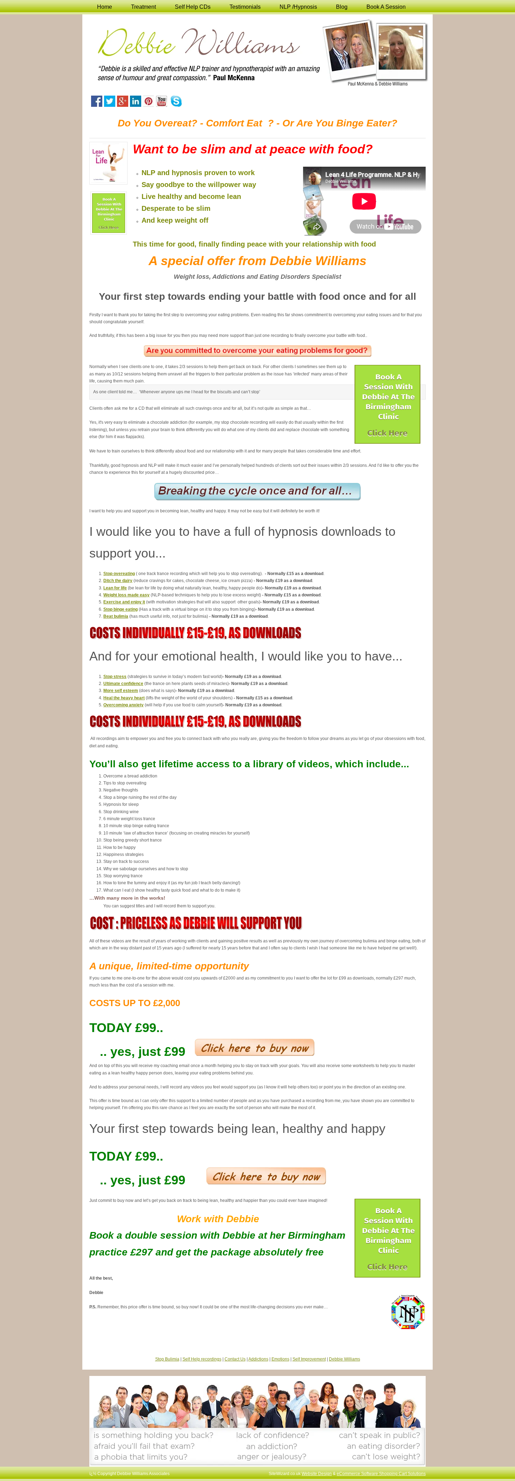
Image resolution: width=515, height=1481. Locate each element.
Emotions (280, 1359)
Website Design (317, 1473)
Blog (342, 7)
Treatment (143, 7)
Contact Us (235, 1359)
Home (104, 7)
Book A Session (386, 7)
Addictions (258, 1359)
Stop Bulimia (167, 1359)
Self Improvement (309, 1359)
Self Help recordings (202, 1359)
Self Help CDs (193, 7)
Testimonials (245, 7)
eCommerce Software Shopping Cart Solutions (381, 1473)
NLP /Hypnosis (298, 7)
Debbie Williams (344, 1359)
